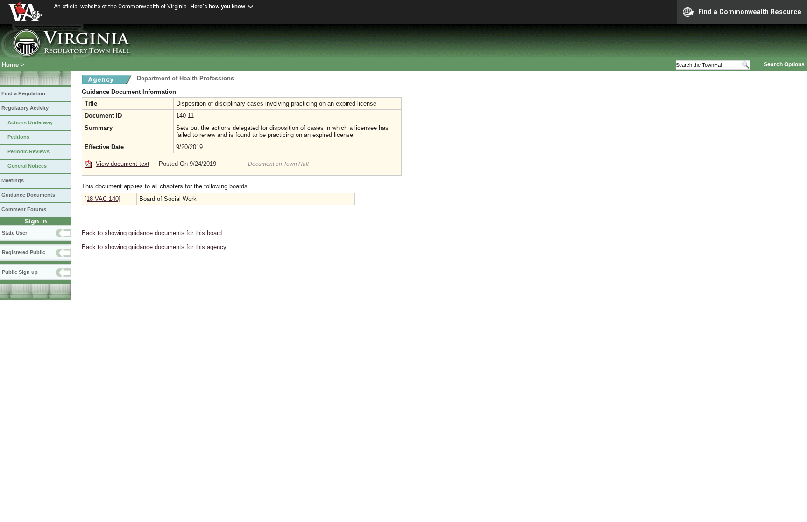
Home (10, 64)
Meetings (12, 180)
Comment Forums (23, 209)
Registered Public (23, 252)
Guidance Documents (28, 195)
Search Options (784, 64)
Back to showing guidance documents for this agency (154, 246)
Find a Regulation (23, 93)
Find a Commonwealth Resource (749, 11)
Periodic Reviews (28, 151)
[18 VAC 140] (102, 198)
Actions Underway (30, 122)
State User (14, 233)
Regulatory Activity (25, 108)
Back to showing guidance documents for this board (152, 232)
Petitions (18, 137)
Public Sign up (20, 272)
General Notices (27, 166)
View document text (122, 163)
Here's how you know (218, 6)
